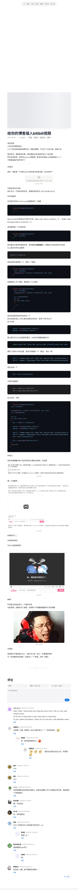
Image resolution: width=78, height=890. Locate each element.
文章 (32, 4)
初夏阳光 (16, 727)
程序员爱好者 (17, 844)
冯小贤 (15, 811)
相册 (41, 4)
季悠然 (23, 738)
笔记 (37, 4)
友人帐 (52, 4)
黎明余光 (16, 866)
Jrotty (15, 787)
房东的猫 (16, 800)
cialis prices (17, 708)
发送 (67, 700)
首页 (28, 4)
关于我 (46, 4)
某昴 (14, 822)
